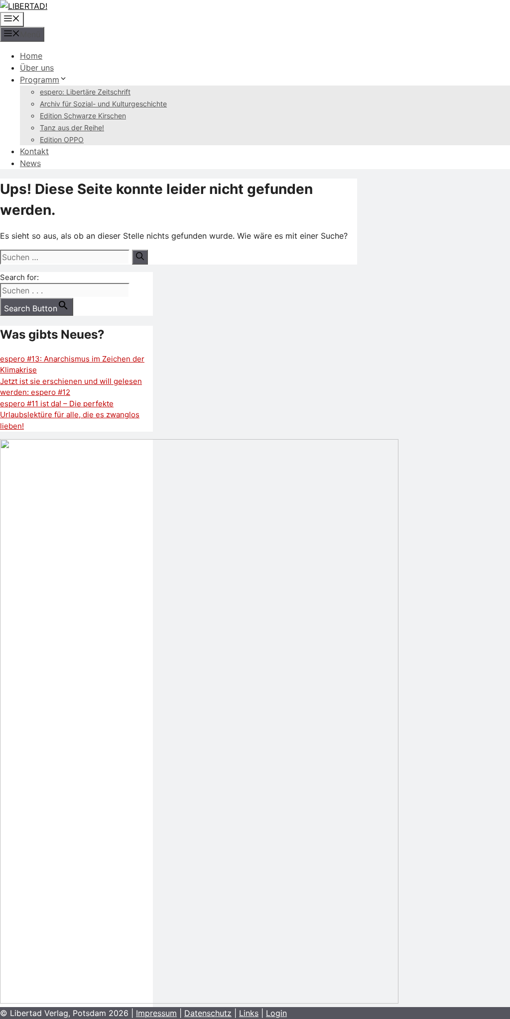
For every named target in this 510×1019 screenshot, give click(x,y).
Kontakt (34, 151)
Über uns (37, 68)
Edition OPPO (62, 139)
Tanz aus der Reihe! (72, 127)
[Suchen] (140, 257)
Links (248, 1013)
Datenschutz (208, 1013)
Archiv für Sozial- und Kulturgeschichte (103, 103)
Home (31, 56)
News (30, 163)
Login (276, 1013)
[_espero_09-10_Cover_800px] (199, 1001)
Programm (39, 80)
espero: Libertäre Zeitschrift (85, 92)
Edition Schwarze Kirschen (83, 115)
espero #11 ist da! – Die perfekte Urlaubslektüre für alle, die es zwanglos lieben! (69, 415)
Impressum (156, 1013)
